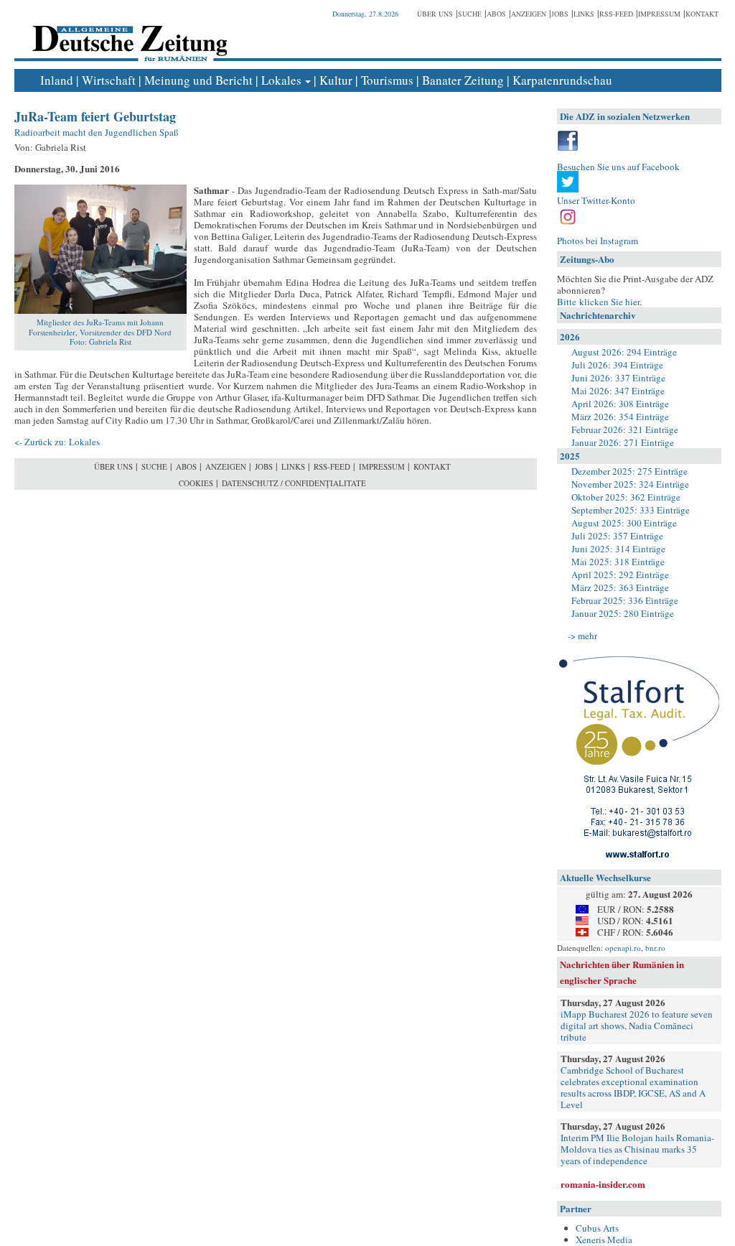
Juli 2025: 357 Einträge (617, 535)
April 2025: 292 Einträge (620, 574)
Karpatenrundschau (562, 80)
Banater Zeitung (463, 80)
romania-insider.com (603, 1184)
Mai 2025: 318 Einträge (618, 561)
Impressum (659, 14)
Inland (56, 80)
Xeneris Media (604, 1239)
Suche (470, 14)
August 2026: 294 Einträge (624, 352)
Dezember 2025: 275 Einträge (629, 471)
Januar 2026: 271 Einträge (622, 442)
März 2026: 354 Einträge (620, 416)
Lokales (281, 80)
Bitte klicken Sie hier (598, 301)
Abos (496, 14)
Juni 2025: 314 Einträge (618, 548)
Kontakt (701, 14)
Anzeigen (528, 14)
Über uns (435, 14)
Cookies (196, 483)
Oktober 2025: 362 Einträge (625, 497)
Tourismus (387, 80)
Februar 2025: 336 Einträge (624, 600)
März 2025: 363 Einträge (620, 587)
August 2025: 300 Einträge (624, 523)
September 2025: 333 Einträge (630, 510)
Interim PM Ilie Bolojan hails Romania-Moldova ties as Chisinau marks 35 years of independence (637, 1149)
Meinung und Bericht (198, 80)
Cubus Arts (597, 1228)
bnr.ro (655, 947)
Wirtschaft (109, 80)
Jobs (559, 14)
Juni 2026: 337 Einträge (618, 377)
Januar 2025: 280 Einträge (622, 613)
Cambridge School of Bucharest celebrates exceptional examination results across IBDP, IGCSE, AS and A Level (633, 1087)
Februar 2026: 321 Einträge (624, 429)
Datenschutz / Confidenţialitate (294, 483)
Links (584, 14)
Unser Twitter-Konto (596, 200)
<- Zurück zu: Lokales (57, 441)
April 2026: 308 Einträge (620, 403)
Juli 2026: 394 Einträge (617, 365)
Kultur (335, 80)
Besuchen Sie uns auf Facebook (618, 166)
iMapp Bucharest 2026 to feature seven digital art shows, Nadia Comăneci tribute (637, 1025)
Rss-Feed (616, 14)
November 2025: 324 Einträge (630, 484)
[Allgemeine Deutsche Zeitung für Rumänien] (127, 32)
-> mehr (582, 635)
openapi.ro (623, 947)
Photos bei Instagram (597, 240)
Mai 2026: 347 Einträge (618, 390)
